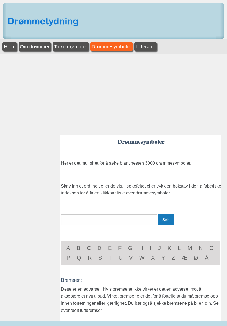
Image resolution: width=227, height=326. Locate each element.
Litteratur (145, 46)
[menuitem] (10, 46)
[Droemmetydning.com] (44, 22)
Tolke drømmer (70, 46)
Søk (165, 219)
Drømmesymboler (111, 46)
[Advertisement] (113, 93)
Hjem (10, 46)
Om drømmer (35, 46)
